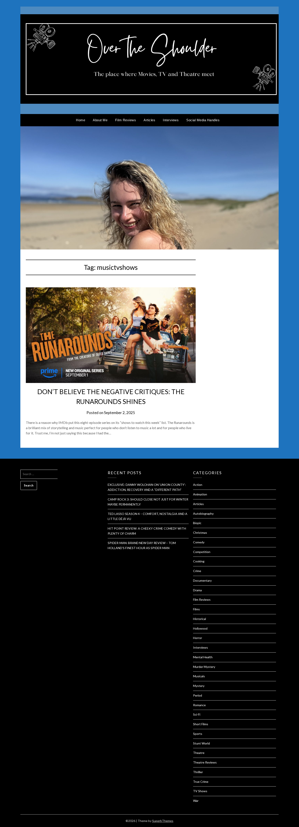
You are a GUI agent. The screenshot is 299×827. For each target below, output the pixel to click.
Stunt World (201, 743)
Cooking (198, 561)
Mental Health (203, 657)
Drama (197, 590)
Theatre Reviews (205, 762)
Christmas (200, 532)
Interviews (171, 120)
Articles (149, 120)
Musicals (199, 676)
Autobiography (203, 513)
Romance (199, 705)
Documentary (202, 580)
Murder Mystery (204, 667)
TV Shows (200, 791)
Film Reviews (125, 120)
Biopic (197, 523)
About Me (100, 120)
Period (197, 695)
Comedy (198, 542)
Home (80, 120)
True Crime (200, 781)
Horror (197, 638)
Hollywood (200, 628)
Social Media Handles (203, 120)
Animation (200, 494)
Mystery (198, 686)
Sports (197, 734)
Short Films (200, 724)
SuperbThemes (162, 821)
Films (196, 609)
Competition (201, 552)
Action (197, 484)
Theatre (198, 753)
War (196, 800)
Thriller (198, 772)
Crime (197, 571)
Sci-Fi (196, 714)
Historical (199, 619)
